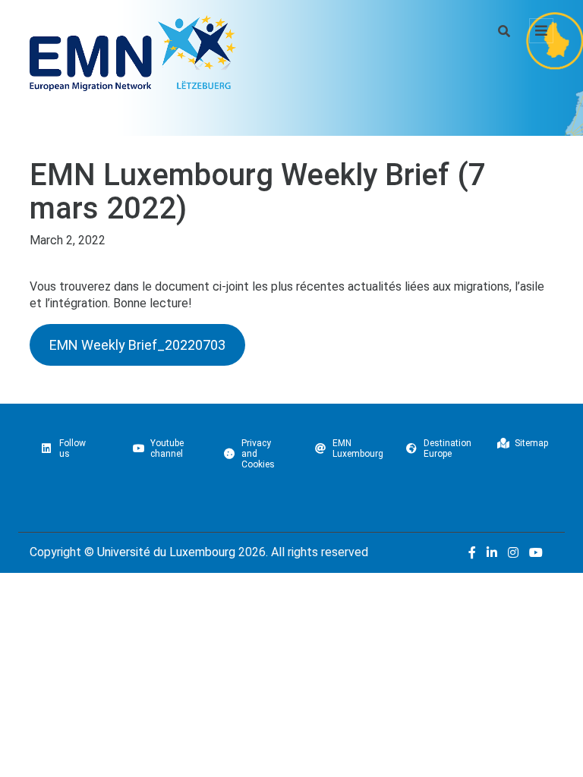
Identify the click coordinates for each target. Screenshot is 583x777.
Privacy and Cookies (258, 454)
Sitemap (531, 443)
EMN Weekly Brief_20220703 (137, 345)
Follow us (72, 448)
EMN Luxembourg (357, 448)
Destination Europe (447, 448)
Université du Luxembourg (166, 552)
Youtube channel (167, 448)
